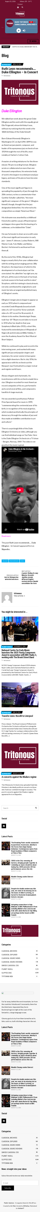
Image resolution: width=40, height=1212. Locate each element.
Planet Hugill (7, 647)
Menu (33, 41)
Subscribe (7, 1188)
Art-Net (13, 1206)
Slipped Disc (6, 65)
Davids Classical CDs (10, 965)
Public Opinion (9, 1203)
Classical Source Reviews (12, 962)
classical (5, 561)
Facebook (18, 7)
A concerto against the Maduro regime (19, 777)
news (22, 561)
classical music (14, 561)
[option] (25, 47)
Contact (20, 4)
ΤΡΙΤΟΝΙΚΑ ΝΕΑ (7, 976)
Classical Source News (11, 958)
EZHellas (26, 1206)
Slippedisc (6, 549)
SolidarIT (21, 1208)
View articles (19, 596)
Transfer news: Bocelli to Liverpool (17, 716)
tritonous (7, 75)
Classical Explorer (9, 955)
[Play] (18, 30)
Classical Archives (9, 951)
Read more (6, 536)
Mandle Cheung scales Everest (22, 877)
